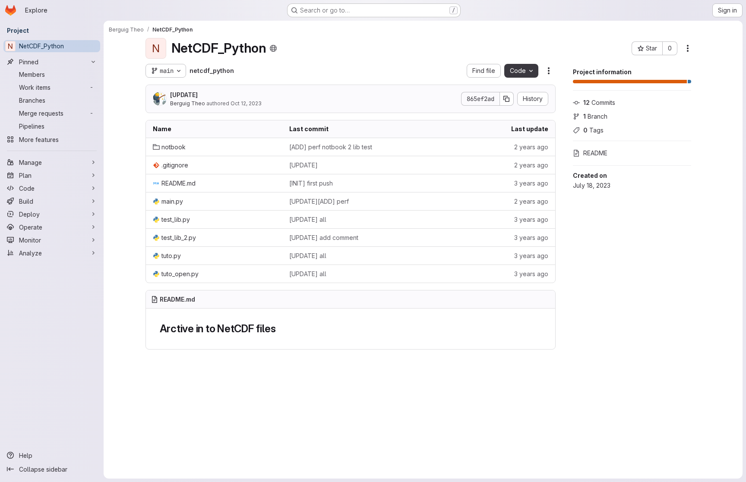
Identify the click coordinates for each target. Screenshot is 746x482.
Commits (599, 102)
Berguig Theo (187, 103)
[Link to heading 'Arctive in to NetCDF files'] (281, 328)
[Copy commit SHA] (507, 99)
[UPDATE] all (307, 219)
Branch (595, 116)
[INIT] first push (311, 183)
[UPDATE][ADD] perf (319, 201)
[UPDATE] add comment (323, 237)
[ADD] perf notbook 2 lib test (330, 147)
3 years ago (531, 183)
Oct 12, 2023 (246, 103)
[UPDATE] (184, 94)
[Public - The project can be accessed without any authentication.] (273, 48)
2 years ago (531, 147)
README (595, 153)
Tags (593, 130)
